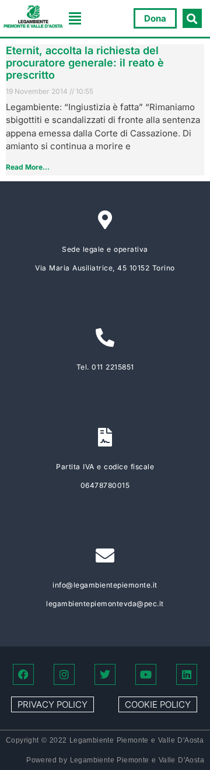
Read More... (28, 167)
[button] (75, 18)
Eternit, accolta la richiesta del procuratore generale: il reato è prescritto (85, 62)
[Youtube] (145, 674)
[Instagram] (64, 674)
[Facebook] (23, 674)
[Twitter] (105, 674)
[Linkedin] (186, 674)
